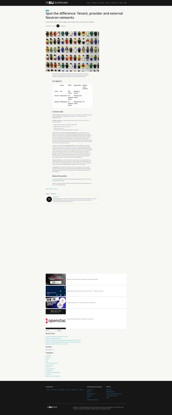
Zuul (88, 397)
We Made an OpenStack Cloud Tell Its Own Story (56, 336)
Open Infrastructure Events (52, 363)
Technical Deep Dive (50, 368)
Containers (109, 389)
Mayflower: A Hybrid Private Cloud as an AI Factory (57, 344)
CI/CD (107, 397)
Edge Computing (110, 391)
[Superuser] (49, 201)
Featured (48, 357)
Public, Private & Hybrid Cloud (113, 393)
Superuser (62, 26)
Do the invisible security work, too (53, 338)
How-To (108, 2)
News (47, 361)
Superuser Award (50, 365)
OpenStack (89, 389)
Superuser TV (114, 2)
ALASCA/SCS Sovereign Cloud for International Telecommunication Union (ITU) (63, 340)
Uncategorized (49, 370)
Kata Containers (91, 393)
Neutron (74, 114)
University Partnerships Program (53, 372)
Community (48, 355)
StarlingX (89, 395)
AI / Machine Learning (111, 395)
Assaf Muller (55, 179)
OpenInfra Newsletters (92, 399)
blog (63, 180)
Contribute (94, 2)
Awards (121, 2)
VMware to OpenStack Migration (53, 376)
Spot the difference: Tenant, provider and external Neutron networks (84, 15)
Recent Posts (53, 193)
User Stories (101, 2)
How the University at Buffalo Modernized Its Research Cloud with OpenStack (63, 342)
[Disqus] (85, 222)
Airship (89, 391)
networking (50, 189)
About (88, 2)
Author (47, 193)
